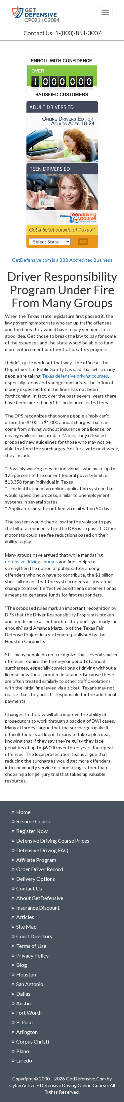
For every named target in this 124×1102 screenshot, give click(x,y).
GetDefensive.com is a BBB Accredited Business (62, 260)
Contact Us (29, 888)
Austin (23, 1003)
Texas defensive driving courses (75, 376)
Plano (22, 1051)
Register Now (32, 831)
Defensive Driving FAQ (42, 850)
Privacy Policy (32, 955)
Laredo (24, 1060)
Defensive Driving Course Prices (52, 840)
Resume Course (33, 821)
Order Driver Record (39, 869)
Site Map (26, 926)
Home (23, 812)
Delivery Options (35, 878)
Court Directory (34, 936)
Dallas (23, 993)
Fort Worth (29, 1012)
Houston (26, 974)
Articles (25, 917)
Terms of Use (31, 946)
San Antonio (29, 984)
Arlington (27, 1032)
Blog (21, 965)
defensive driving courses (31, 561)
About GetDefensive (39, 898)
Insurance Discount (38, 907)
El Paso (24, 1022)
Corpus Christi (32, 1041)
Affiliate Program (36, 860)
